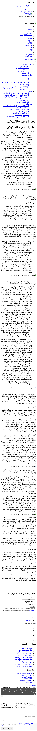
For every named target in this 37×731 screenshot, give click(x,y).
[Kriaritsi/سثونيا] (28, 604)
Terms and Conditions (25, 680)
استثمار (30, 91)
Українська (28, 54)
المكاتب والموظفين (23, 6)
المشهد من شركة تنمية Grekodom (18, 86)
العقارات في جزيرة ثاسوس (23, 659)
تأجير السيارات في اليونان (21, 113)
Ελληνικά (29, 31)
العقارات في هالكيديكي (25, 651)
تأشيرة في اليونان (23, 71)
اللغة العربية (28, 56)
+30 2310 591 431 (26, 11)
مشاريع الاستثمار (23, 100)
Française (29, 44)
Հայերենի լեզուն (26, 35)
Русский (29, 33)
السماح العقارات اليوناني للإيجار (19, 109)
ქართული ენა (27, 45)
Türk (31, 52)
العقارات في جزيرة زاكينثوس (23, 657)
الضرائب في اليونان (23, 102)
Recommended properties (24, 673)
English (30, 29)
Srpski (30, 51)
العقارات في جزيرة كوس (24, 666)
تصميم (27, 80)
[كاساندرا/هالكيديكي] (28, 601)
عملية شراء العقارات (22, 68)
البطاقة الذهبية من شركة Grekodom (17, 116)
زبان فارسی (28, 47)
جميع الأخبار (28, 620)
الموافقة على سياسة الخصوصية (26, 723)
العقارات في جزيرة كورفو (24, 653)
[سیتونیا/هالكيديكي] (28, 603)
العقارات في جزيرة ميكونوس (23, 662)
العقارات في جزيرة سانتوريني (23, 664)
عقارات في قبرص (26, 75)
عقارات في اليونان (26, 64)
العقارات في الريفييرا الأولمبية (23, 660)
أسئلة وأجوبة (25, 73)
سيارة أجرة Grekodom (22, 115)
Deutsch (30, 40)
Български (29, 36)
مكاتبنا (27, 8)
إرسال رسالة (7, 729)
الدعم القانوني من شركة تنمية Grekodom (16, 106)
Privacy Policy (32, 610)
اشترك (32, 606)
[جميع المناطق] (28, 599)
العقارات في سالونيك (25, 650)
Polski (30, 49)
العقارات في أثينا (27, 648)
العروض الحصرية (27, 677)
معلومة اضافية (24, 69)
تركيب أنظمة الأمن (23, 111)
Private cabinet (28, 682)
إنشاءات (29, 77)
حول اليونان (25, 66)
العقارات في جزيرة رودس (24, 655)
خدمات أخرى (28, 104)
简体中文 (29, 38)
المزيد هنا (17, 692)
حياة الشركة (25, 9)
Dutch (30, 42)
